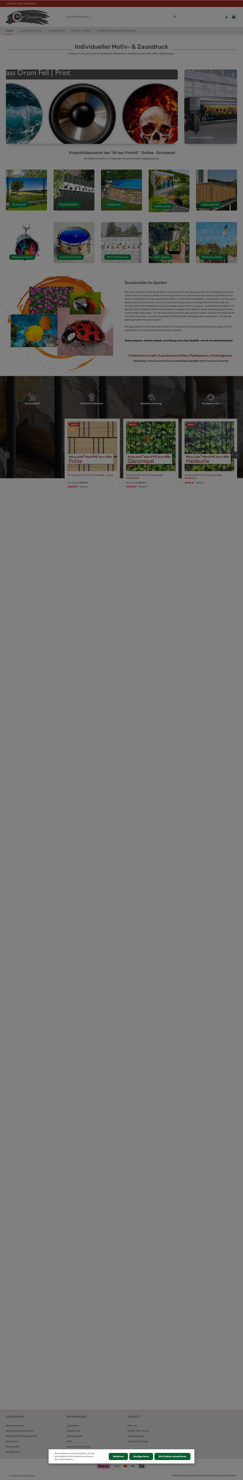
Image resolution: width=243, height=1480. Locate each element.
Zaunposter (12, 1441)
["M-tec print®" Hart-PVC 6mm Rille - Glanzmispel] (34, 446)
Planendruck (12, 1446)
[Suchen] (175, 16)
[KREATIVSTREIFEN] (210, 107)
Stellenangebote (136, 1436)
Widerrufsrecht (74, 1436)
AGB (69, 1441)
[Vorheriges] (6, 455)
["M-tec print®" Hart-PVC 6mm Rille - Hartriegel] (151, 446)
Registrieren (29, 3)
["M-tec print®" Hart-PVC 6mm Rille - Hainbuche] (92, 446)
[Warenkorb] (233, 17)
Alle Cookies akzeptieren (172, 1456)
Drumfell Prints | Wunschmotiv (21, 1436)
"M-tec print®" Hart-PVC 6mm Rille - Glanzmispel (28, 477)
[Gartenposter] (169, 191)
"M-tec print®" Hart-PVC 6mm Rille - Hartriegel (150, 475)
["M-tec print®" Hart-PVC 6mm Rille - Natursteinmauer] (209, 446)
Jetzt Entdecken (39, 113)
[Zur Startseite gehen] (28, 17)
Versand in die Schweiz (79, 1446)
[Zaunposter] (26, 190)
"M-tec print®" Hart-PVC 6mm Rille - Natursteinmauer (204, 477)
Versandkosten (228, 1475)
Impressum (73, 1425)
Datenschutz (74, 1430)
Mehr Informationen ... (65, 1459)
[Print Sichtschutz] (121, 242)
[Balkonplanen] (216, 190)
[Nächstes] (236, 455)
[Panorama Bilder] (216, 242)
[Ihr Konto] (226, 17)
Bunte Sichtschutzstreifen (20, 1430)
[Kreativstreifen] (74, 190)
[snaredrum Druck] (74, 242)
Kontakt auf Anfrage (137, 1441)
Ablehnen (118, 1456)
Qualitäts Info (13, 1452)
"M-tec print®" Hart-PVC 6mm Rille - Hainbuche (86, 477)
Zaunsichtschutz (15, 1425)
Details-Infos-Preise (138, 1430)
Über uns (132, 1425)
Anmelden (12, 3)
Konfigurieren (141, 1456)
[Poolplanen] (121, 190)
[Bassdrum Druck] (26, 242)
